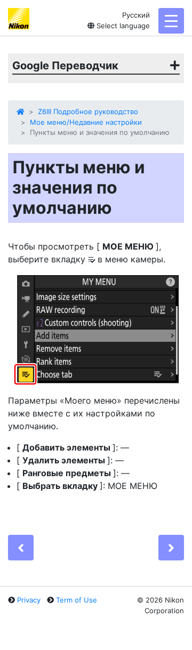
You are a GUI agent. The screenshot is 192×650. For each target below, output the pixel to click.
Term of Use (76, 600)
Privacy (29, 600)
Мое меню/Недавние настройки (86, 122)
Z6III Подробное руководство (88, 111)
